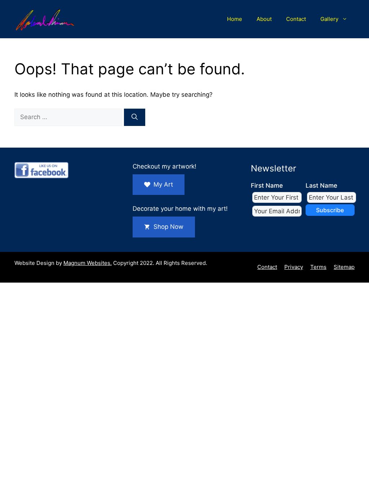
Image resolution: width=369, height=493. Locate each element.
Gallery (329, 19)
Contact (296, 19)
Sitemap (344, 266)
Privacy (293, 266)
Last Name (321, 185)
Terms (318, 266)
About (264, 19)
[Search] (134, 117)
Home (234, 19)
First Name (267, 185)
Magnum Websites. (87, 262)
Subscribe (330, 210)
